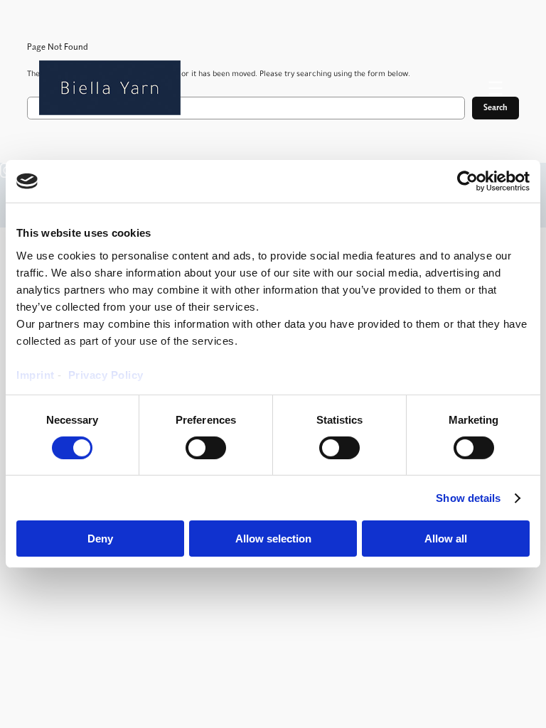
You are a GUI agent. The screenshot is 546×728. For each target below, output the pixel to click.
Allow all (445, 538)
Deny (100, 538)
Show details (468, 498)
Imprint (37, 374)
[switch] (206, 448)
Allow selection (273, 538)
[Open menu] (495, 88)
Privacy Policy (106, 374)
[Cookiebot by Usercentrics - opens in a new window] (467, 181)
